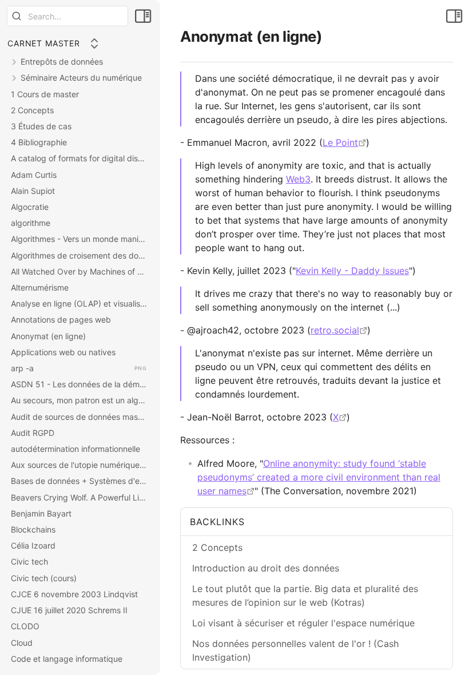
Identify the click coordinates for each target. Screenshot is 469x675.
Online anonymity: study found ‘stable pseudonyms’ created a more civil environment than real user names (318, 477)
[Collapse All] (94, 43)
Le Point (340, 142)
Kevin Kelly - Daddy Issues (352, 270)
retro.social (335, 330)
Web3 (298, 179)
